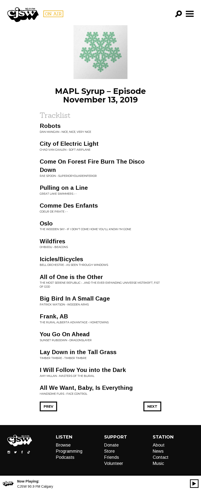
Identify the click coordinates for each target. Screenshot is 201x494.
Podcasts (65, 457)
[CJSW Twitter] (15, 451)
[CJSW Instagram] (8, 451)
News (158, 451)
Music (158, 463)
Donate (111, 445)
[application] (194, 483)
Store (109, 451)
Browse (63, 445)
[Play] (194, 483)
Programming (69, 451)
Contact (160, 457)
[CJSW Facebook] (22, 451)
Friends (111, 457)
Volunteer (113, 463)
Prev (48, 406)
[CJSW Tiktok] (28, 451)
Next (152, 406)
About (158, 445)
